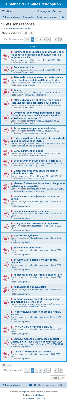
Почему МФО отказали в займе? (33, 326)
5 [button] (49, 39)
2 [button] (36, 39)
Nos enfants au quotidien (32, 146)
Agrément (25, 206)
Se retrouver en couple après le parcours (37, 160)
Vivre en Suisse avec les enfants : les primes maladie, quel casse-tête (38, 185)
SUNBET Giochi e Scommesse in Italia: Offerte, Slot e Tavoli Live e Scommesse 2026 (37, 340)
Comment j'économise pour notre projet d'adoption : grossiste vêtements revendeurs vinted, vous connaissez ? (36, 115)
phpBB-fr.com (38, 395)
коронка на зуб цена (26, 235)
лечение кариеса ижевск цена (31, 211)
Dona (32, 153)
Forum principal (28, 62)
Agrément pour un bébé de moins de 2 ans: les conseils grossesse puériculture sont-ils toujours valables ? (37, 55)
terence (33, 70)
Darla (32, 121)
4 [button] (44, 39)
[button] (27, 39)
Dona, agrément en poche (28, 150)
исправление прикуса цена (30, 286)
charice (33, 105)
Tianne (33, 83)
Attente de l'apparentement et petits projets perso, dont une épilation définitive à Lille (37, 79)
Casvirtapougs (37, 201)
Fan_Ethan (35, 304)
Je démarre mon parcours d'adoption (35, 128)
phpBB (25, 392)
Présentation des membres (33, 95)
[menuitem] (10, 11)
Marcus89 (34, 143)
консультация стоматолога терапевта (36, 223)
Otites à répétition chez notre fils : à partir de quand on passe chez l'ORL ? (38, 139)
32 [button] (56, 39)
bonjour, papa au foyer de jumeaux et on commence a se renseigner (35, 300)
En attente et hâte (24, 67)
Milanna (33, 60)
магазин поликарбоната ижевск (32, 351)
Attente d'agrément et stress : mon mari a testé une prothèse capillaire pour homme (36, 101)
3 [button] (40, 39)
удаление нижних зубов (28, 247)
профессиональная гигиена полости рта (38, 274)
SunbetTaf (34, 344)
